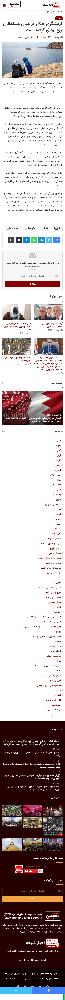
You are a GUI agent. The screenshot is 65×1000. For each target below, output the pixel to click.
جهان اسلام (55, 475)
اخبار (53, 11)
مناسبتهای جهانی (53, 656)
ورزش (58, 661)
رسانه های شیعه (53, 563)
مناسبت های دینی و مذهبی (49, 587)
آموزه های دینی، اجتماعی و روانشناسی (44, 617)
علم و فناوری (55, 548)
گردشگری (29, 228)
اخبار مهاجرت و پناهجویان (50, 621)
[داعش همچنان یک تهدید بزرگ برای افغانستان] (16, 346)
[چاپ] (11, 240)
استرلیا (57, 470)
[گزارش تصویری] (53, 826)
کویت (58, 529)
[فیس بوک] (56, 240)
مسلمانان (12, 228)
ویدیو (58, 631)
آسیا (59, 450)
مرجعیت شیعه (54, 538)
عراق (59, 480)
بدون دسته (56, 582)
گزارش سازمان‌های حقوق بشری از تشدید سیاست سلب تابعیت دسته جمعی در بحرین (33, 420)
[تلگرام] (26, 240)
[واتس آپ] (34, 240)
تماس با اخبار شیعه (34, 951)
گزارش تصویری (54, 573)
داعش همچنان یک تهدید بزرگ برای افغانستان (16, 359)
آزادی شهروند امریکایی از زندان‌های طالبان (51, 325)
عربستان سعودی (53, 504)
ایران (58, 489)
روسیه (58, 690)
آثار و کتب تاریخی (53, 700)
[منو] (4, 6)
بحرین (57, 519)
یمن (59, 509)
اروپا (56, 228)
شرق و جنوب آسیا (53, 592)
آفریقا (58, 460)
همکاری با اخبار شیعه (16, 951)
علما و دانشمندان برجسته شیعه (47, 666)
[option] (32, 408)
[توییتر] (49, 240)
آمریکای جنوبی (54, 680)
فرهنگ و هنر (55, 553)
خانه (59, 11)
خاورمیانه (57, 612)
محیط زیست (55, 646)
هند (59, 577)
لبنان (58, 514)
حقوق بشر (56, 714)
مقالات (58, 641)
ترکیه (59, 607)
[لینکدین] (41, 240)
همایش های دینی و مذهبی (49, 685)
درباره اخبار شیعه (51, 951)
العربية (43, 960)
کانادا (58, 670)
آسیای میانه (56, 651)
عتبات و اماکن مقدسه (51, 543)
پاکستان (57, 494)
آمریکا (58, 465)
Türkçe (27, 960)
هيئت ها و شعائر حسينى (49, 558)
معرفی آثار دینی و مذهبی (50, 675)
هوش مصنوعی (54, 602)
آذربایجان (56, 533)
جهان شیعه (56, 705)
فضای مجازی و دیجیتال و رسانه (47, 636)
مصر (59, 524)
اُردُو (20, 960)
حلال (44, 228)
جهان (47, 11)
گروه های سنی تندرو (52, 710)
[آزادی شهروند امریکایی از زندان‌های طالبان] (48, 312)
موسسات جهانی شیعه (50, 568)
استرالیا (58, 695)
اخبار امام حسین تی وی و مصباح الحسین (43, 626)
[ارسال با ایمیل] (19, 240)
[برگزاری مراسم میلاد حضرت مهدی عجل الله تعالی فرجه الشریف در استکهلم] (32, 810)
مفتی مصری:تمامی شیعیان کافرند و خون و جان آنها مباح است (17, 326)
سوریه (58, 499)
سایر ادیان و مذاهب (52, 597)
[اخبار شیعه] (50, 5)
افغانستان (56, 485)
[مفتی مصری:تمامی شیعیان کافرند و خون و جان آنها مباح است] (16, 312)
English (35, 960)
